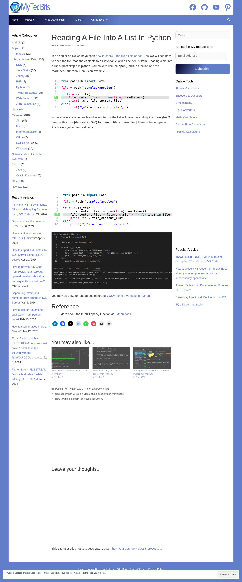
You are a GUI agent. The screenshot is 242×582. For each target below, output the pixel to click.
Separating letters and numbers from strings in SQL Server (29, 297)
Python (59, 388)
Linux (15, 109)
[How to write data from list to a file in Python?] (70, 358)
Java (19, 170)
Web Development (55, 19)
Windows (21, 148)
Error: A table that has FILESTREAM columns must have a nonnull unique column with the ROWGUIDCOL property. (29, 348)
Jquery (20, 76)
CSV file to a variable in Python (129, 295)
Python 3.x (89, 388)
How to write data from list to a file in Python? (79, 398)
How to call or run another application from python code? (28, 314)
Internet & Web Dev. (24, 59)
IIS (18, 126)
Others (16, 181)
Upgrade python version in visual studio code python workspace (89, 393)
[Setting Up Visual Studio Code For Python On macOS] (152, 358)
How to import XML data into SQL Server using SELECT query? (29, 255)
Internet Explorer (26, 131)
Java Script (23, 70)
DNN (19, 64)
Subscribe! (202, 68)
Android (16, 42)
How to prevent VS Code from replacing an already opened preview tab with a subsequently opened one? (201, 273)
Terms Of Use (137, 569)
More (78, 19)
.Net (18, 120)
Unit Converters (185, 110)
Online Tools (97, 19)
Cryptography (183, 102)
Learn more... (100, 573)
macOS (20, 53)
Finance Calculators (187, 131)
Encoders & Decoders (188, 95)
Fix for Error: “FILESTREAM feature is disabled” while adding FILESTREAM (29, 374)
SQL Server (23, 143)
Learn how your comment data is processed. (133, 548)
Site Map (122, 569)
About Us (93, 569)
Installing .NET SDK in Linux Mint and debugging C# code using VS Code (29, 209)
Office (20, 137)
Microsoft (30, 19)
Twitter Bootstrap (26, 92)
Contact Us (108, 569)
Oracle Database (26, 175)
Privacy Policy (156, 569)
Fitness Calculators (187, 88)
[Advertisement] (80, 161)
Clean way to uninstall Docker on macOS (200, 297)
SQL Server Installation (189, 304)
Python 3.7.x (75, 388)
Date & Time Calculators (190, 124)
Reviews (17, 186)
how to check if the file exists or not (119, 56)
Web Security (24, 98)
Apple (15, 48)
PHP (19, 81)
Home (15, 19)
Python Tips (102, 388)
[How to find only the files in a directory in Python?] (111, 358)
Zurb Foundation (26, 104)
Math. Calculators (186, 117)
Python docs (123, 314)
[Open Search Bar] (228, 20)
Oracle (16, 164)
